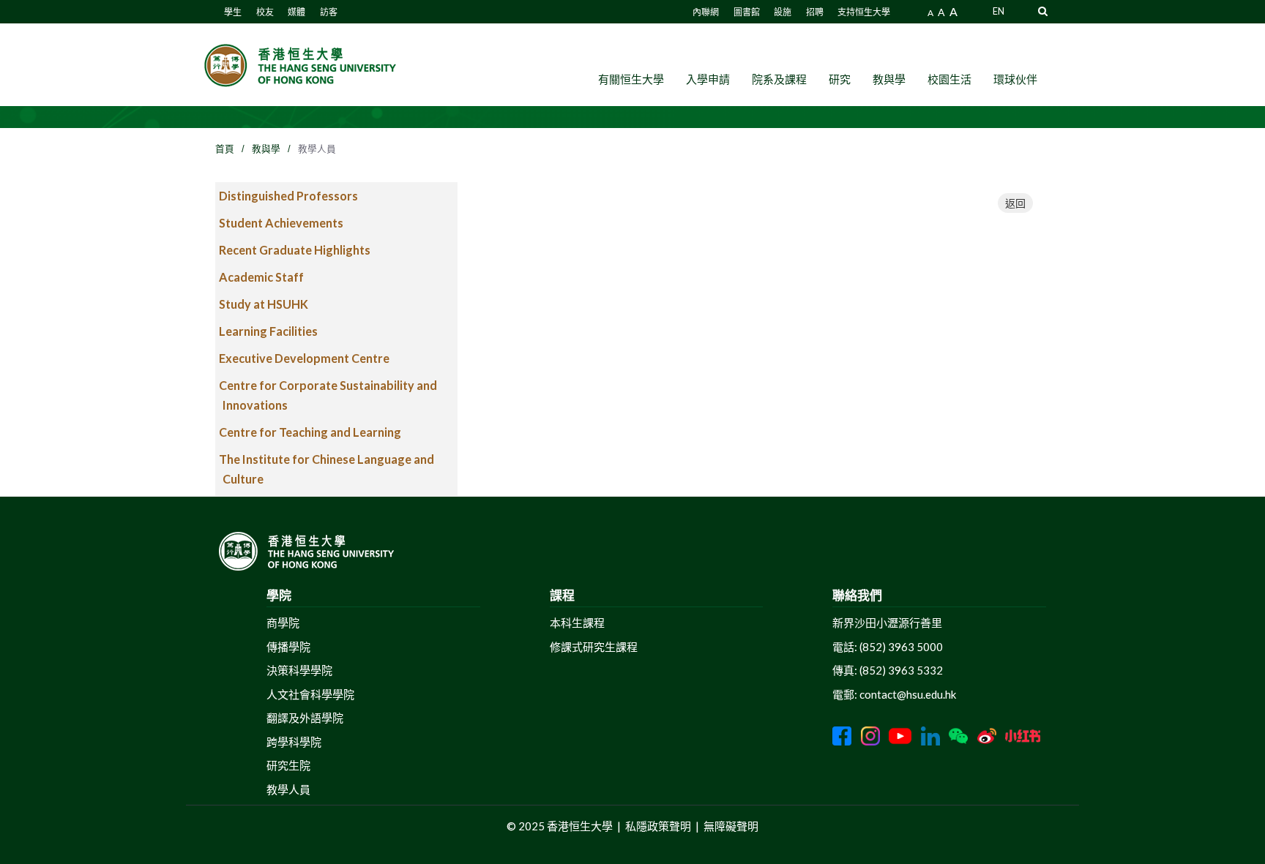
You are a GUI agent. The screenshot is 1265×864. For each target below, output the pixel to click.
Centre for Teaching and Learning (310, 432)
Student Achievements (281, 223)
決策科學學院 (299, 670)
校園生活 (949, 79)
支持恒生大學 (863, 12)
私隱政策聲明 (658, 826)
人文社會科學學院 (310, 694)
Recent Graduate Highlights (294, 250)
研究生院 (288, 765)
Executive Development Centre (304, 358)
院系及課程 (779, 79)
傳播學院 (288, 646)
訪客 (328, 12)
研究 (840, 79)
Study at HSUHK (263, 304)
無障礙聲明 (731, 826)
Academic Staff (261, 277)
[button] (1043, 10)
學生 (233, 12)
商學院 (282, 622)
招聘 (815, 12)
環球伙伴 (1015, 79)
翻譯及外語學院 (304, 717)
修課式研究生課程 (594, 646)
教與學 (889, 79)
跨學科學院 (293, 741)
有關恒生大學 (631, 79)
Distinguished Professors (288, 196)
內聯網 (706, 12)
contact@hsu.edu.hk (907, 694)
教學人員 (288, 789)
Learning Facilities (268, 331)
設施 (782, 12)
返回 (1015, 203)
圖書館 (747, 12)
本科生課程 (577, 622)
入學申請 (708, 79)
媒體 (296, 12)
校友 (265, 12)
